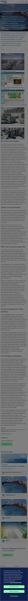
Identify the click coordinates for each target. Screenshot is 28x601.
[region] (14, 584)
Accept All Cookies (14, 586)
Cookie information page (16, 582)
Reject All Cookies (14, 591)
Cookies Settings (14, 596)
